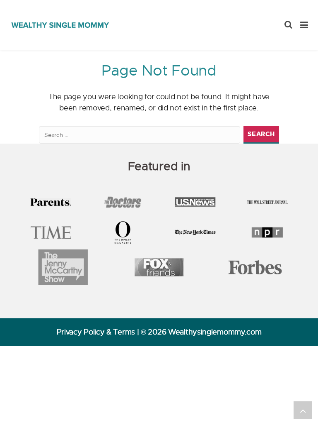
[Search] (288, 25)
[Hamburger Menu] (304, 25)
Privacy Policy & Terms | (99, 332)
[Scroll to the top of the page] (303, 410)
